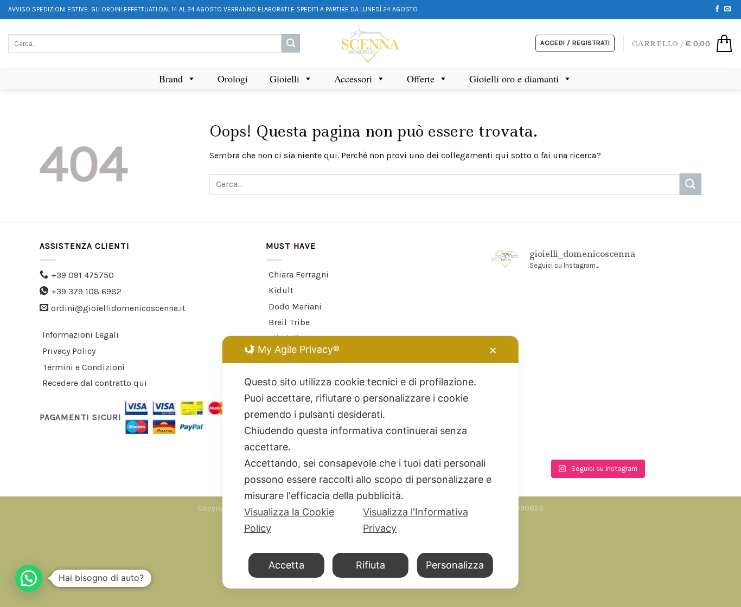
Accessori (353, 78)
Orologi (233, 78)
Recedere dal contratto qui (94, 383)
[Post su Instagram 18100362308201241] (668, 304)
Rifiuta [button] (370, 565)
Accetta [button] (286, 565)
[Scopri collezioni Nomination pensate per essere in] (597, 304)
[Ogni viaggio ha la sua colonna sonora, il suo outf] (524, 432)
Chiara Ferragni (299, 274)
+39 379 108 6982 (86, 291)
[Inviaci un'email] (727, 9)
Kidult (281, 290)
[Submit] (291, 43)
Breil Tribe (289, 322)
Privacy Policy (68, 351)
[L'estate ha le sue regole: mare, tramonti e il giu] (668, 389)
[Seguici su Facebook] (717, 9)
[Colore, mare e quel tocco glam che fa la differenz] (668, 432)
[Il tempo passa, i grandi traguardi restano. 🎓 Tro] (524, 389)
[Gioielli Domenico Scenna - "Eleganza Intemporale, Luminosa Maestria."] (370, 43)
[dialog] (370, 462)
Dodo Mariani (295, 306)
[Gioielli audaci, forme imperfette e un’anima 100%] (668, 346)
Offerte (421, 78)
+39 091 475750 (82, 275)
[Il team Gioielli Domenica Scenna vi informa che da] (597, 432)
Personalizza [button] (455, 565)
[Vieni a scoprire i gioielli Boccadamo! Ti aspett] (524, 304)
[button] (28, 578)
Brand (171, 78)
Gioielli (284, 78)
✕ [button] (493, 350)
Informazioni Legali (80, 335)
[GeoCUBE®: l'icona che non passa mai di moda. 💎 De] (524, 346)
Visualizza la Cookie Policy (289, 520)
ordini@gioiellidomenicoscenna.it (118, 308)
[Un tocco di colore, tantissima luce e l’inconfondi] (597, 346)
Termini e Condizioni (83, 367)
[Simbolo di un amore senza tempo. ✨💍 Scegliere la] (597, 389)
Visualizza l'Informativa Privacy (415, 520)
